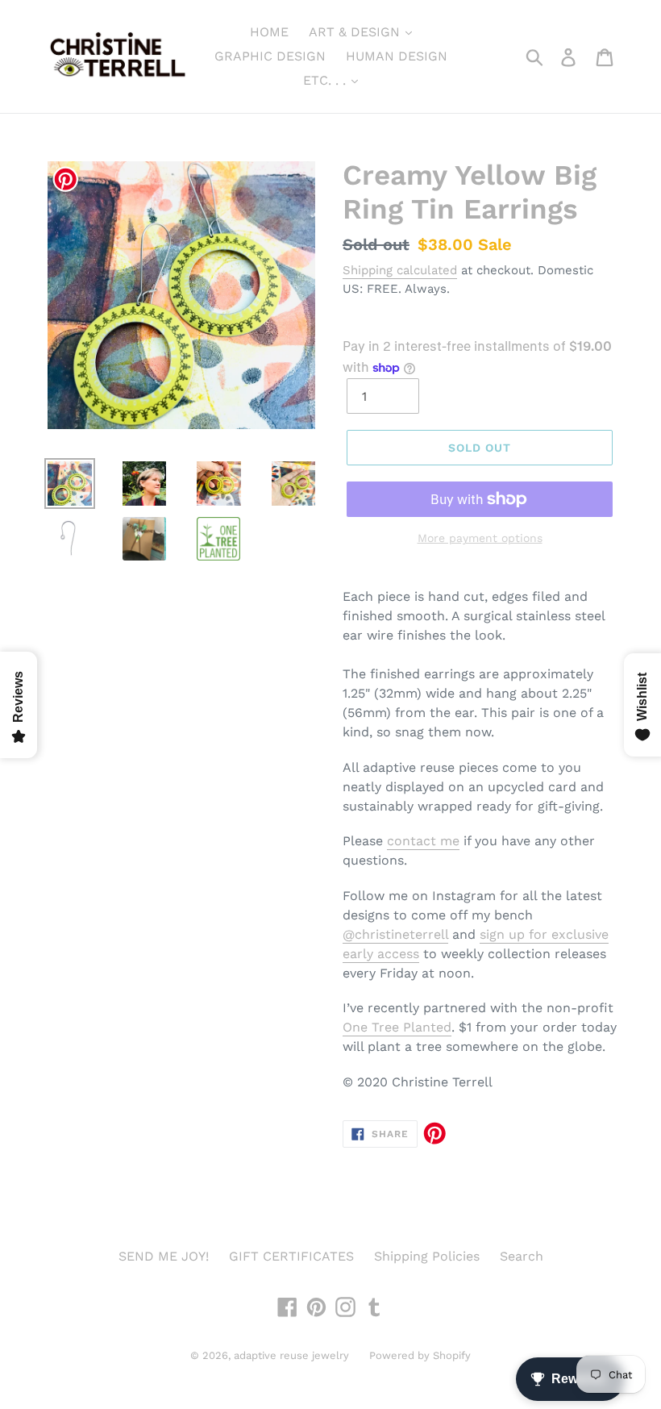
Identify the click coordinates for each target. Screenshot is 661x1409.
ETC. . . (326, 80)
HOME (269, 32)
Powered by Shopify (420, 1355)
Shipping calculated (400, 270)
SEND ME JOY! (163, 1256)
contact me (423, 840)
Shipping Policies (427, 1256)
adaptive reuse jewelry (291, 1355)
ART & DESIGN (356, 32)
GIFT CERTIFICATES (291, 1256)
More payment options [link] (480, 538)
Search (521, 1256)
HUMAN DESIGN (396, 56)
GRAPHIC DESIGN (270, 56)
